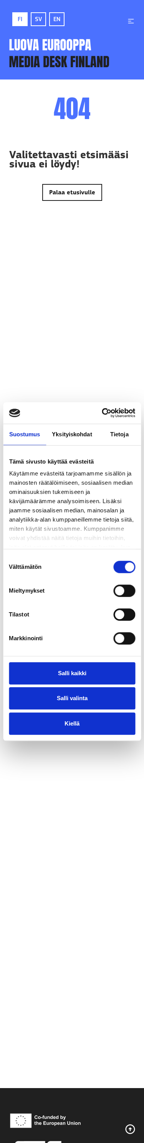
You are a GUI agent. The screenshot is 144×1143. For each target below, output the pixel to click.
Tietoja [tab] (119, 434)
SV (38, 19)
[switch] (124, 591)
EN (56, 19)
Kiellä (72, 723)
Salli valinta (72, 698)
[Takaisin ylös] (130, 1129)
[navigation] (131, 21)
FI (20, 19)
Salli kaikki (72, 673)
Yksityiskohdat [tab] (72, 434)
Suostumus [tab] (24, 434)
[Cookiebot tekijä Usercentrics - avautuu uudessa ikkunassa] (102, 413)
